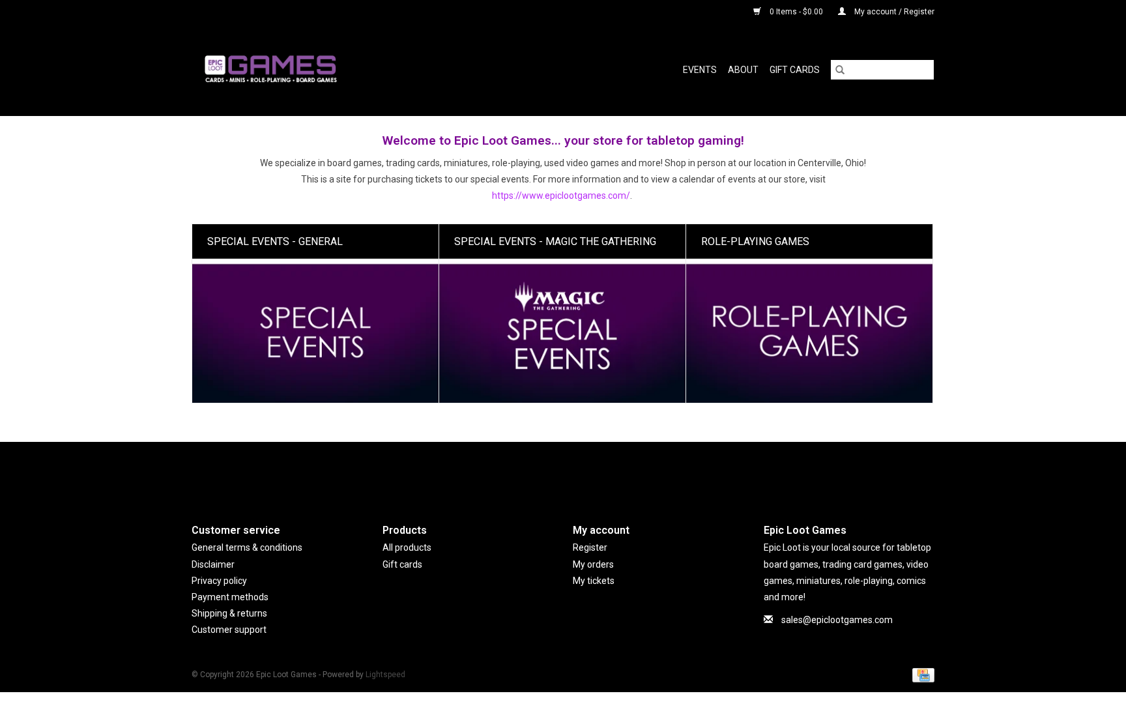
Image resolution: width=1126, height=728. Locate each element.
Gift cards (795, 70)
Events (700, 70)
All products (407, 547)
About (743, 70)
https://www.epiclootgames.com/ (561, 195)
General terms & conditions (247, 547)
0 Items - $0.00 (796, 11)
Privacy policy (219, 580)
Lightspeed (385, 674)
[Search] (840, 69)
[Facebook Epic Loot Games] (563, 471)
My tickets (593, 580)
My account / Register (893, 11)
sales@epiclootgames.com (837, 620)
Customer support (229, 629)
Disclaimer (213, 564)
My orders (593, 564)
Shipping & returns (229, 613)
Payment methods (230, 597)
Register (590, 547)
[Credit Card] (921, 674)
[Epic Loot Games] (334, 70)
